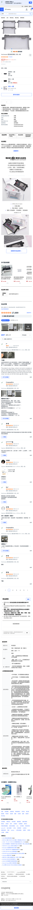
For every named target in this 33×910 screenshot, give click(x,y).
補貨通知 (16, 908)
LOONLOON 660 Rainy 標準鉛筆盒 (9, 851)
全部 (3, 13)
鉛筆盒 (7, 832)
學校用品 (12, 17)
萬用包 (2, 823)
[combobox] (26, 335)
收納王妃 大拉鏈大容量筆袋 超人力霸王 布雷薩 (11, 857)
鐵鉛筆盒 (19, 821)
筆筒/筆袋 (22, 17)
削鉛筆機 (6, 811)
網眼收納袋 (3, 830)
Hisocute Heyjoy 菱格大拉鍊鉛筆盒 (9, 863)
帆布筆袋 (14, 821)
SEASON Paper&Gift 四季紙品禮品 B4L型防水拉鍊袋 (13, 853)
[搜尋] (30, 13)
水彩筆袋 (22, 826)
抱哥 (11, 823)
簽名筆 (27, 811)
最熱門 (3, 335)
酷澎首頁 (3, 17)
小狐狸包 (15, 823)
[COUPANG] (5, 888)
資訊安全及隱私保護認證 (12, 876)
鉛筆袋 (24, 830)
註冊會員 (26, 6)
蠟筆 (15, 813)
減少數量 (11, 102)
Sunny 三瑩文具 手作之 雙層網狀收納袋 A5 (11, 849)
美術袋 (7, 823)
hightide (12, 830)
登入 (22, 6)
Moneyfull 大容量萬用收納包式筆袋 (9, 847)
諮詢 (28, 599)
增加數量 (2, 102)
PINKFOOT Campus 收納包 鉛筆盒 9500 (10, 845)
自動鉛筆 (12, 811)
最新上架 (8, 335)
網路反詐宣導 (4, 878)
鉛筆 (2, 811)
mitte (17, 826)
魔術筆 (2, 813)
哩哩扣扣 (8, 821)
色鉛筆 (11, 813)
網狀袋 (25, 823)
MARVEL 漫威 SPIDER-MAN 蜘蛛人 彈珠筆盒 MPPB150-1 (14, 840)
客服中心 (30, 6)
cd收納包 (24, 828)
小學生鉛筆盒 (18, 830)
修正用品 (3, 815)
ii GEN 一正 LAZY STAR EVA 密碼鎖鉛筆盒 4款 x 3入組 (13, 842)
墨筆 (23, 813)
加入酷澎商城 (22, 876)
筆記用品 (17, 17)
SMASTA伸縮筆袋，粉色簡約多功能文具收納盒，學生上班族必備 (15, 843)
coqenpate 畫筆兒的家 (7, 855)
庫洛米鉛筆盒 (12, 826)
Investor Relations (11, 871)
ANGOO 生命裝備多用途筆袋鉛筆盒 (9, 861)
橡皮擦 (27, 813)
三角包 (14, 828)
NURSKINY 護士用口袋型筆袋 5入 (9, 859)
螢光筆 (7, 813)
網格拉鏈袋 (24, 821)
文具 (7, 17)
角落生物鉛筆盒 (4, 826)
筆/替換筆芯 (17, 811)
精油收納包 (27, 826)
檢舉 (27, 632)
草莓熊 (28, 830)
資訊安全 (3, 876)
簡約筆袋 (19, 828)
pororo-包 (3, 828)
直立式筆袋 (9, 828)
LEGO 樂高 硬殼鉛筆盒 (7, 838)
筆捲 (8, 830)
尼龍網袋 (20, 823)
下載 (30, 2)
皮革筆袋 (3, 821)
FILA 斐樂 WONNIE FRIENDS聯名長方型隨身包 (12, 865)
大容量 (2, 832)
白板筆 (19, 813)
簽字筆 (23, 811)
